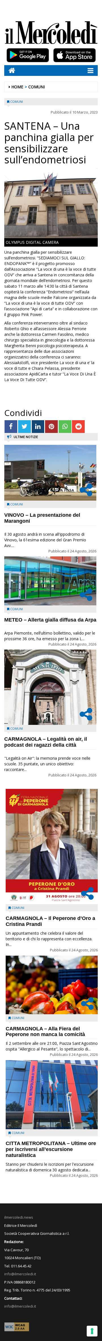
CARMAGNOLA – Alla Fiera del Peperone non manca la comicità (45, 1031)
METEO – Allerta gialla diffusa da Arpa (50, 620)
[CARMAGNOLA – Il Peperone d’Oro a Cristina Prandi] (52, 846)
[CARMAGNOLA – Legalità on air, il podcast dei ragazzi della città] (50, 687)
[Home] (9, 70)
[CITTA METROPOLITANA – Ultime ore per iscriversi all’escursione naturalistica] (52, 1094)
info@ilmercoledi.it (20, 1306)
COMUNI (36, 86)
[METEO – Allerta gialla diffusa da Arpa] (50, 580)
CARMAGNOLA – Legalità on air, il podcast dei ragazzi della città (45, 742)
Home (17, 86)
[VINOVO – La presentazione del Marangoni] (50, 473)
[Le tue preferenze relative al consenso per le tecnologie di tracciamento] (92, 1331)
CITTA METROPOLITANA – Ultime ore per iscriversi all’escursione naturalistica (51, 1149)
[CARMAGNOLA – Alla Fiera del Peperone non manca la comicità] (52, 985)
